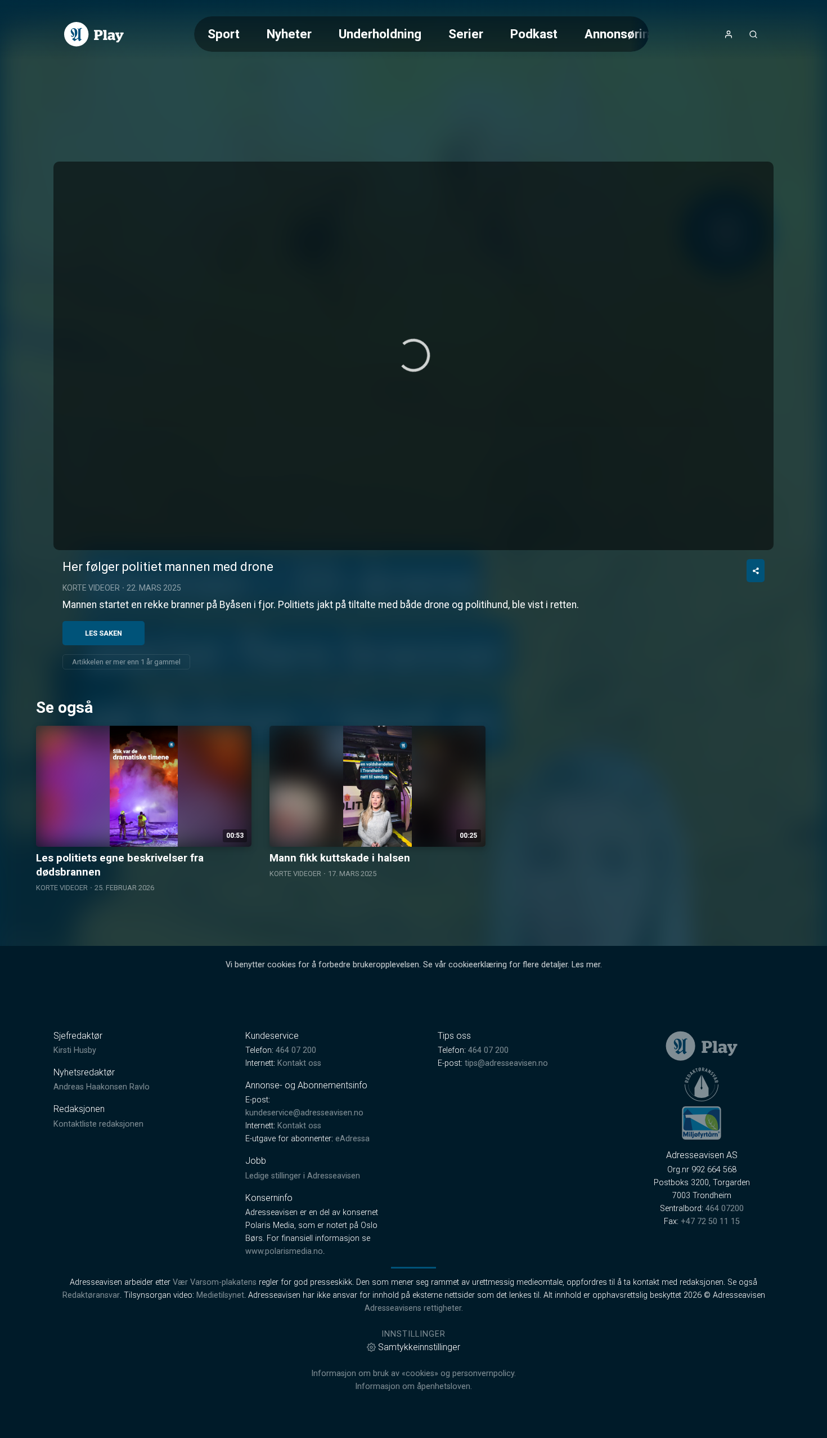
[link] (93, 34)
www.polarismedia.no (284, 1251)
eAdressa (352, 1139)
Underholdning (380, 33)
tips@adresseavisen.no (506, 1063)
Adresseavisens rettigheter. (414, 1308)
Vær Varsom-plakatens (215, 1282)
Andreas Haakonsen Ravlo (101, 1087)
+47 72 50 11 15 (710, 1221)
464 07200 (724, 1208)
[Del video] (756, 570)
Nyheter (289, 33)
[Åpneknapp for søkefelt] (753, 34)
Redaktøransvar (91, 1295)
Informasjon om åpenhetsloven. (413, 1386)
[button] (413, 355)
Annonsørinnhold (633, 33)
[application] (413, 356)
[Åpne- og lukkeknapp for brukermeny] (728, 34)
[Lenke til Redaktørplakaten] (701, 1084)
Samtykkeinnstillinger (419, 1347)
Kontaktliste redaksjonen (98, 1124)
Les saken (103, 633)
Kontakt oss (299, 1063)
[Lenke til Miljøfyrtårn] (701, 1123)
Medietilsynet (220, 1295)
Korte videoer (91, 587)
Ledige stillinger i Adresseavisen (302, 1176)
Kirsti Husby (74, 1050)
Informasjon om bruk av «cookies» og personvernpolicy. (413, 1373)
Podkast (534, 33)
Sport (224, 33)
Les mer (586, 965)
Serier (465, 33)
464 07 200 (296, 1050)
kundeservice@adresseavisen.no (304, 1113)
